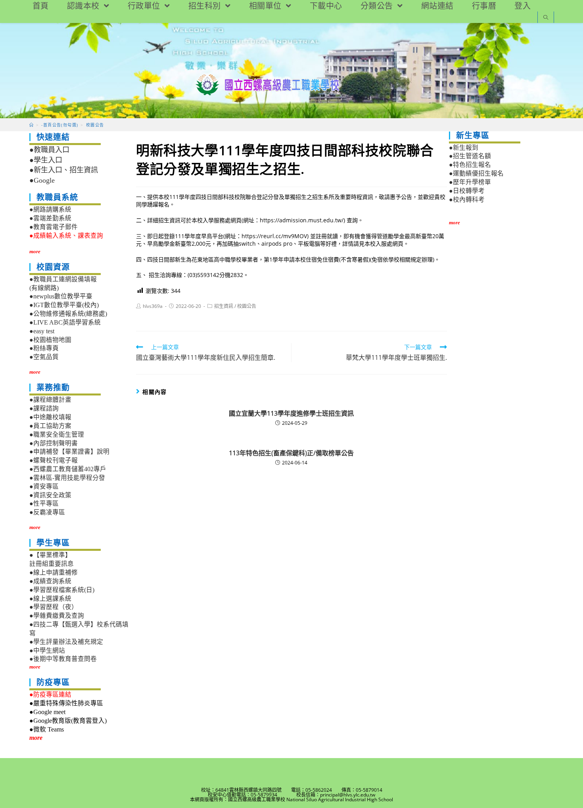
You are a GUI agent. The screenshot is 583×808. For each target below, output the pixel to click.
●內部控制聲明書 (53, 443)
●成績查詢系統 (50, 581)
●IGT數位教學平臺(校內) (64, 305)
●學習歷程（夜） (53, 607)
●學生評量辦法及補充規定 (66, 641)
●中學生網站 (47, 650)
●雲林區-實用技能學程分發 (67, 477)
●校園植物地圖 (50, 339)
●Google (42, 180)
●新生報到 (463, 147)
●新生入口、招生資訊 (63, 170)
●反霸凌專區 (47, 512)
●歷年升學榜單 (470, 182)
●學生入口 (45, 160)
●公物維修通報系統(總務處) (68, 313)
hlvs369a (153, 306)
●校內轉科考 (467, 199)
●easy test (41, 331)
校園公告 (246, 306)
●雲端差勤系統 (50, 218)
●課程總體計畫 (50, 399)
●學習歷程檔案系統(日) (61, 589)
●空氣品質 (44, 356)
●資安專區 (44, 486)
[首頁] (31, 125)
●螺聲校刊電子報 (53, 460)
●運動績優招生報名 (476, 173)
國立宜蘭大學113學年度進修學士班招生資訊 (291, 413)
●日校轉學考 (467, 190)
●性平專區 (44, 503)
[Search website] (545, 18)
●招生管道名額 (470, 156)
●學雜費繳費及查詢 (56, 615)
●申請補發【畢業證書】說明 (69, 451)
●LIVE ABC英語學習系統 (65, 322)
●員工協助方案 (50, 425)
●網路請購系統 (50, 209)
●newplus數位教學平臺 (60, 296)
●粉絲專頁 (44, 348)
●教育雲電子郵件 (53, 226)
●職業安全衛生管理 (56, 434)
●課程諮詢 (44, 408)
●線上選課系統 (50, 598)
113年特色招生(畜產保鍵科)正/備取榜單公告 (291, 453)
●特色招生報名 (470, 164)
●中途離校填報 (50, 417)
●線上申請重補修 (53, 572)
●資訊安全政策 (50, 495)
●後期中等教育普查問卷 (63, 658)
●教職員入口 (49, 150)
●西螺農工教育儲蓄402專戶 (67, 469)
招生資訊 (223, 306)
